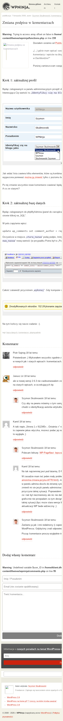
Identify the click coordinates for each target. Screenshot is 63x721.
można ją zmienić (34, 177)
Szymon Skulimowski (41, 16)
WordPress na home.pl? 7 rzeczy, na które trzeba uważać (32, 701)
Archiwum (47, 6)
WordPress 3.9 (13, 697)
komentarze (24, 332)
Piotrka (58, 43)
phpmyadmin (35, 332)
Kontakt (57, 6)
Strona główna (35, 6)
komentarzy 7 (57, 16)
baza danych (12, 332)
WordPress (46, 713)
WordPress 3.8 (13, 705)
